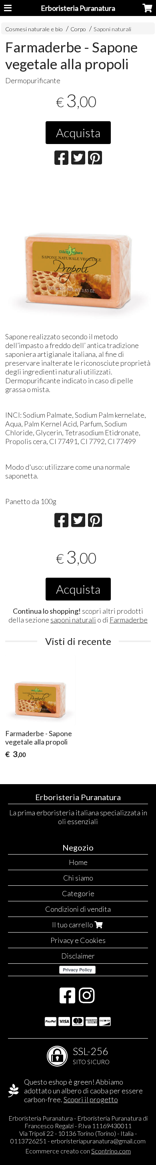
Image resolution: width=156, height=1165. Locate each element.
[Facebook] (67, 999)
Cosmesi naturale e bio (34, 29)
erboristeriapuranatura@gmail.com (98, 1141)
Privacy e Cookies (78, 940)
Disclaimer (78, 955)
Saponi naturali (112, 29)
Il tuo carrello (73, 924)
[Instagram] (86, 999)
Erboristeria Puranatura (78, 8)
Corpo (78, 29)
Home (78, 862)
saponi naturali (73, 619)
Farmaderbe (129, 619)
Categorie (78, 893)
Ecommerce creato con (78, 1151)
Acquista (78, 132)
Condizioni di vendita (78, 909)
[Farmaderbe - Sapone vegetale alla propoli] (78, 251)
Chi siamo (78, 877)
